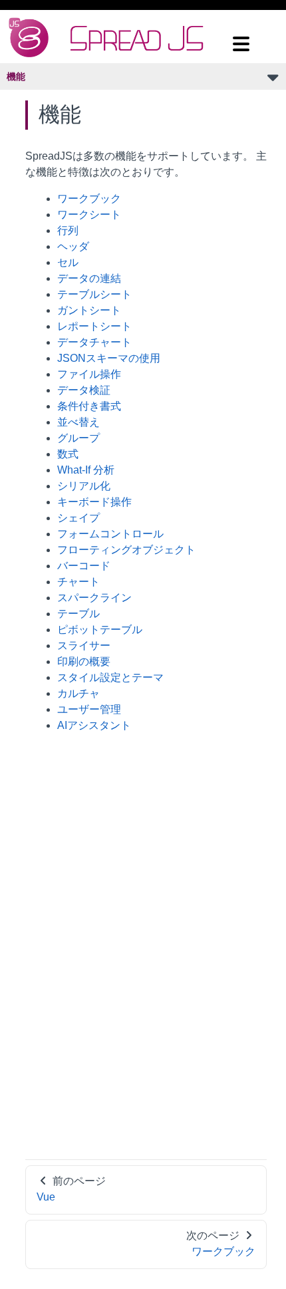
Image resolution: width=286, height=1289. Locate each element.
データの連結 (89, 278)
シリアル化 (83, 486)
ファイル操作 (89, 374)
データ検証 (83, 390)
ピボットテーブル (99, 629)
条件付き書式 (89, 406)
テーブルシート (94, 294)
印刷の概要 (83, 661)
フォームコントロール (110, 533)
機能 (16, 76)
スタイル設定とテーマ (110, 677)
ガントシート (89, 310)
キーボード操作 (94, 501)
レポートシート (94, 326)
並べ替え (78, 422)
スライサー (83, 645)
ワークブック (89, 198)
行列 (67, 230)
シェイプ (78, 517)
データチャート (94, 342)
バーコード (83, 565)
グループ (78, 438)
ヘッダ (73, 246)
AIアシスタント (94, 725)
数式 (67, 454)
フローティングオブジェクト (126, 549)
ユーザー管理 (89, 709)
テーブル (78, 613)
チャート (78, 581)
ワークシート (89, 214)
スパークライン (94, 597)
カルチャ (78, 693)
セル (67, 262)
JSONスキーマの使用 (108, 358)
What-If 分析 (85, 470)
